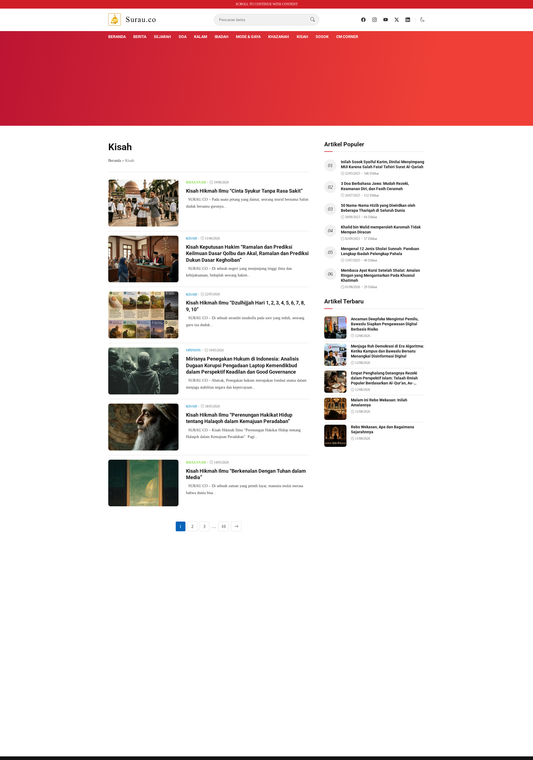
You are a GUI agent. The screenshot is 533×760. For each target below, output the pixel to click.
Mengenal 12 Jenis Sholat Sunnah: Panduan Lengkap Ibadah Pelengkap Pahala (380, 251)
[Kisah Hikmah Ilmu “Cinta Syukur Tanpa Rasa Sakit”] (143, 222)
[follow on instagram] (374, 19)
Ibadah (221, 36)
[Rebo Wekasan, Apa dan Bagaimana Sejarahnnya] (335, 443)
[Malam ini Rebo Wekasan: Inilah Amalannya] (335, 416)
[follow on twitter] (396, 19)
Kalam (200, 36)
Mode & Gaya (248, 36)
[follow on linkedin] (407, 19)
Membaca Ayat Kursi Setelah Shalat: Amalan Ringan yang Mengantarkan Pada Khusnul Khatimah (380, 275)
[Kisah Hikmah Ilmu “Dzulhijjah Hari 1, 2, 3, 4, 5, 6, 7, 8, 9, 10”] (143, 334)
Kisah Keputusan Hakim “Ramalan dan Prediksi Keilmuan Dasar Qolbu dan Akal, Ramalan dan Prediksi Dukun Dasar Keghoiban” (247, 253)
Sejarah (162, 36)
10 (223, 526)
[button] (422, 19)
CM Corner (347, 36)
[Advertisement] (266, 82)
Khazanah (278, 36)
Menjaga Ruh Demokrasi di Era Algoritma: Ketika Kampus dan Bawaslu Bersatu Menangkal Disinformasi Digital (387, 351)
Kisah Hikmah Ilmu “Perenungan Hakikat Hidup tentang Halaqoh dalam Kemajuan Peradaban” (239, 418)
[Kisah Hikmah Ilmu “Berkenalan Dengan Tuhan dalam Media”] (143, 502)
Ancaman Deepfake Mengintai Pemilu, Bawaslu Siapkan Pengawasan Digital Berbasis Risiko (384, 324)
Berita (139, 36)
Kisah (302, 36)
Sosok (322, 36)
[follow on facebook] (363, 19)
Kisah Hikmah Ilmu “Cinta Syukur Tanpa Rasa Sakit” (244, 191)
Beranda (117, 36)
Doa (183, 36)
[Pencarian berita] (312, 19)
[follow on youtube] (385, 19)
